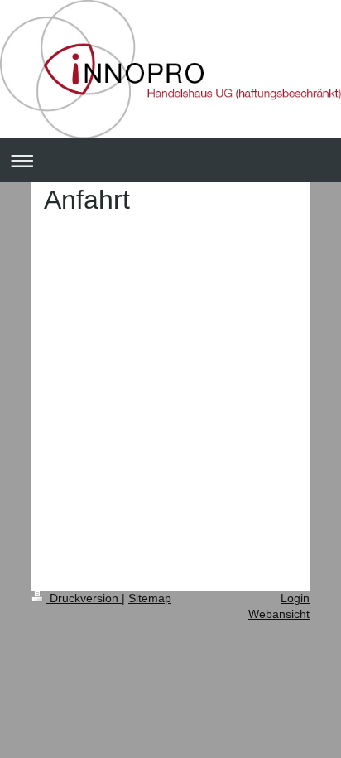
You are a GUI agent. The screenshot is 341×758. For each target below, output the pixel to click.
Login (295, 598)
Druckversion (84, 598)
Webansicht (279, 613)
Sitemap (149, 598)
